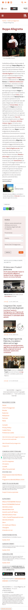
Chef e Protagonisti (8, 408)
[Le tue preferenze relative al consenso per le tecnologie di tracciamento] (1, 457)
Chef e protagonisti (13, 21)
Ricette (4, 410)
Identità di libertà (8, 520)
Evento (7, 238)
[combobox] (14, 247)
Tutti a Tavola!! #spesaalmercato (12, 517)
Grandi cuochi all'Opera (10, 512)
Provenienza (8, 233)
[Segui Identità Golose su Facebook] (3, 2)
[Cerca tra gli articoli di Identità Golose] (22, 2)
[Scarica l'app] (7, 574)
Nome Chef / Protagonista (12, 244)
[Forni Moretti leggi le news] (14, 8)
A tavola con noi (7, 530)
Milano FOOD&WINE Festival (11, 502)
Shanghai (5, 527)
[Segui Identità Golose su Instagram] (6, 2)
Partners (5, 418)
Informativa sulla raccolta (6, 608)
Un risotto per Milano (9, 525)
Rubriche (5, 413)
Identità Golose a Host (9, 515)
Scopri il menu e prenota (10, 492)
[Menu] (3, 16)
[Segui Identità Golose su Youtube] (11, 2)
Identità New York (8, 509)
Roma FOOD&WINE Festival (11, 504)
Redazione (5, 415)
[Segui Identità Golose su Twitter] (8, 2)
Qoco (4, 522)
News (4, 421)
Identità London (7, 507)
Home (4, 21)
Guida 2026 (6, 540)
